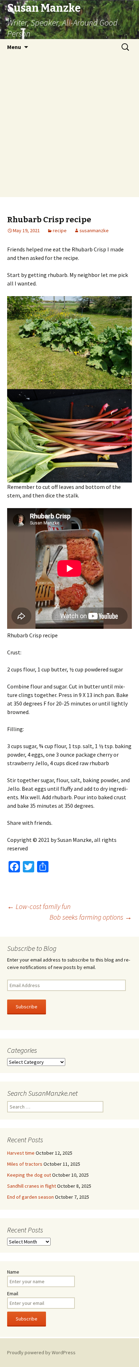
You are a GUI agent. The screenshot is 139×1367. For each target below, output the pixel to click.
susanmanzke (94, 230)
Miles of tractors (24, 1164)
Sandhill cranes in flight (31, 1186)
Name (13, 1272)
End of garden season (30, 1197)
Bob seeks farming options (91, 917)
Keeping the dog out (29, 1175)
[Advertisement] (69, 128)
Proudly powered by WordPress (41, 1352)
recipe (60, 230)
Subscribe (26, 1006)
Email (12, 1293)
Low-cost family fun (39, 906)
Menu (14, 46)
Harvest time (21, 1153)
